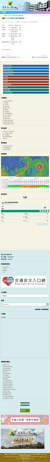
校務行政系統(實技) (8, 74)
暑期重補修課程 (7, 84)
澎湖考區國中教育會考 (8, 366)
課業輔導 (5, 87)
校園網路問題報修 (8, 113)
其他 (4, 272)
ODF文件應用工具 (8, 115)
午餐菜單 (5, 138)
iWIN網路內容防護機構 (8, 396)
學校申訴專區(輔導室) (7, 136)
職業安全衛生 (7, 118)
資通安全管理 (7, 116)
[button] (3, 12)
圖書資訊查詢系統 (7, 370)
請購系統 (6, 109)
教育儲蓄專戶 (6, 379)
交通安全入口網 (6, 391)
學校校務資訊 (6, 267)
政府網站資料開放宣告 (25, 405)
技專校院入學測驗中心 (8, 387)
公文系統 (6, 104)
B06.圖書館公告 (34, 21)
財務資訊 (5, 270)
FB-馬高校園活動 (45, 309)
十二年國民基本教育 (7, 380)
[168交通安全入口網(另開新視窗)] (23, 286)
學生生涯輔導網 (6, 134)
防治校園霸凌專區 (7, 147)
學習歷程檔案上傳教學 (8, 133)
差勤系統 (6, 102)
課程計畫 (5, 79)
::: (1, 62)
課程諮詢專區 (6, 90)
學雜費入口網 (6, 364)
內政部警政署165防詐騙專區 (9, 389)
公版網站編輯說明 (8, 101)
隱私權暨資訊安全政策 (25, 402)
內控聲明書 (6, 111)
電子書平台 (5, 371)
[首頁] (2, 15)
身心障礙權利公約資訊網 (8, 398)
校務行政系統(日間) (8, 71)
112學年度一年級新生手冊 (8, 131)
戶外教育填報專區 (7, 92)
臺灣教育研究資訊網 (7, 393)
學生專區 (5, 269)
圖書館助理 (18, 21)
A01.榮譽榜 (24, 21)
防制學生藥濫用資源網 (8, 384)
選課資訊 (5, 82)
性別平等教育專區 (7, 377)
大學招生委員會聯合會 (8, 386)
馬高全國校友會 (7, 68)
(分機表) (34, 454)
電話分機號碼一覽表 (8, 122)
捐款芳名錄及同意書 (8, 120)
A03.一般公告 (28, 21)
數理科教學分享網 (7, 394)
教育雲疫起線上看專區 (8, 146)
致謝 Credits (25, 460)
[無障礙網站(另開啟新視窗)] (25, 410)
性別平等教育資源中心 (8, 382)
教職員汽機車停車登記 (9, 123)
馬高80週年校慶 (7, 66)
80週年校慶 (37, 309)
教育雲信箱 (6, 106)
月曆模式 (3, 317)
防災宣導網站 (6, 375)
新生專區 (5, 76)
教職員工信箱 (7, 108)
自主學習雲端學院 (7, 149)
